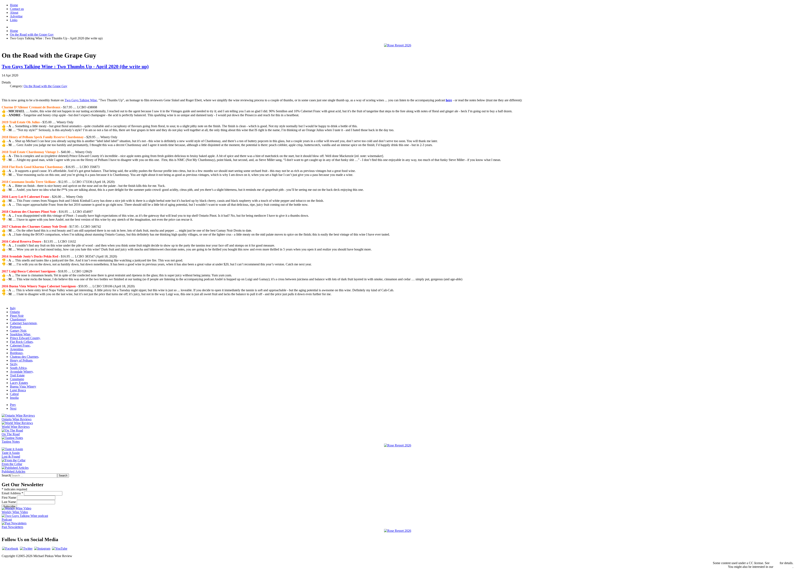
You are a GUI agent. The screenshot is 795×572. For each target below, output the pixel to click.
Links (13, 20)
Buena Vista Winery (23, 386)
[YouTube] (60, 548)
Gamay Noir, (18, 330)
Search (6, 475)
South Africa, (18, 368)
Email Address (12, 493)
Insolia (14, 397)
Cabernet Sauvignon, (23, 323)
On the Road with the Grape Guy (45, 86)
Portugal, (16, 327)
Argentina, (17, 349)
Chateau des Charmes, (24, 356)
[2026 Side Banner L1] (397, 445)
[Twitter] (26, 548)
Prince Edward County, (25, 338)
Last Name (9, 502)
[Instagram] (42, 548)
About (14, 12)
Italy (13, 308)
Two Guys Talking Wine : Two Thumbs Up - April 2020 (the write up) (75, 66)
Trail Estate (17, 375)
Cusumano (17, 379)
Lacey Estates (19, 383)
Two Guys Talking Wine (81, 100)
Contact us (17, 9)
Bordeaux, (17, 353)
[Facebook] (10, 548)
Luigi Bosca (18, 390)
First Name (9, 497)
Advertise (16, 16)
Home (14, 5)
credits (774, 563)
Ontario (15, 312)
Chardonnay (18, 319)
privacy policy (783, 566)
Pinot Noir (17, 315)
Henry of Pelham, (21, 360)
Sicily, (14, 364)
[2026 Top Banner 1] (397, 45)
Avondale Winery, (22, 371)
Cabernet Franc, (20, 345)
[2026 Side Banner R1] (397, 530)
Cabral (14, 394)
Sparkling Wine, (20, 334)
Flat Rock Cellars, (22, 341)
